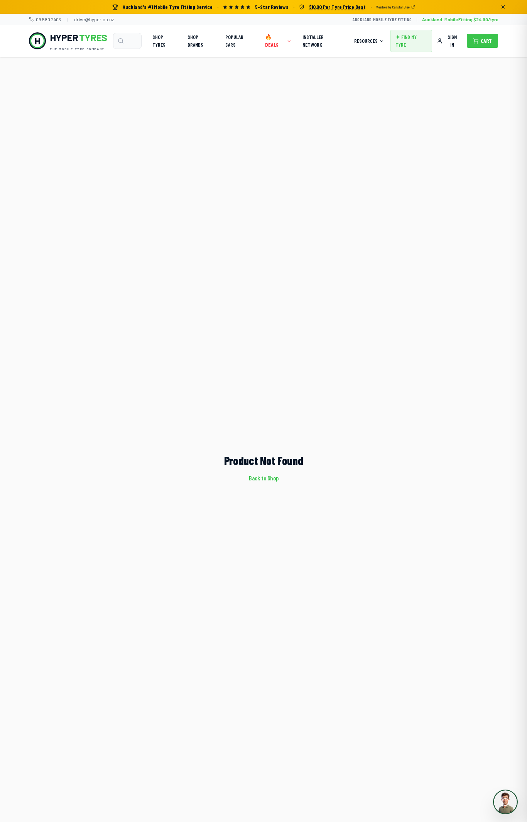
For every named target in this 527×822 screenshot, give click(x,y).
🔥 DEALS (272, 41)
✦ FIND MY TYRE (406, 41)
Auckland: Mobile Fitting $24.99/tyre (460, 19)
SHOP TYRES (159, 41)
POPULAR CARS (234, 41)
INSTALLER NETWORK (313, 41)
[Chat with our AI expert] (505, 802)
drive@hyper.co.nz (94, 19)
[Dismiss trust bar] (503, 7)
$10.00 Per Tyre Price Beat (337, 6)
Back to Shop (264, 478)
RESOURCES (366, 40)
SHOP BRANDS (195, 41)
